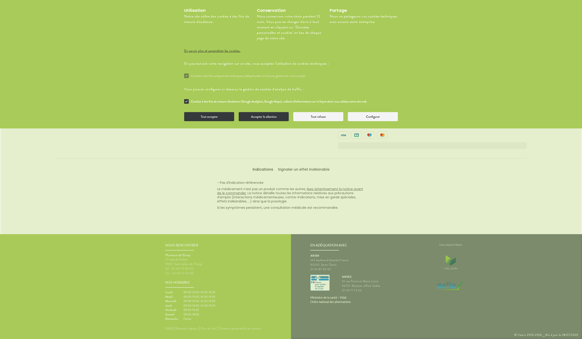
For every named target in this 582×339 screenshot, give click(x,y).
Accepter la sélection (264, 116)
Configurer (373, 116)
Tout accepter (209, 116)
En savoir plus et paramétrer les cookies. (212, 51)
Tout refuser (318, 116)
